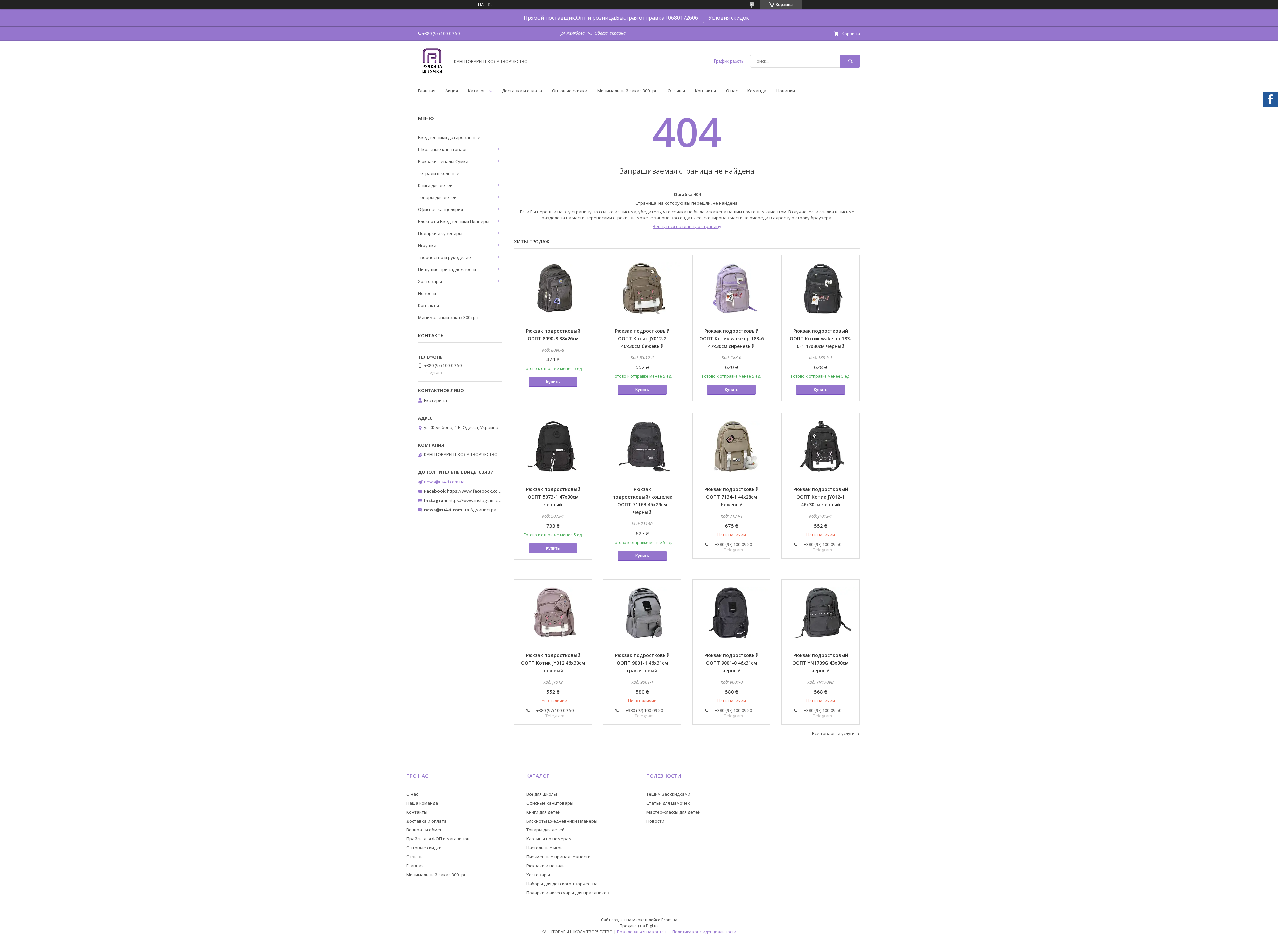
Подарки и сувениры (440, 233)
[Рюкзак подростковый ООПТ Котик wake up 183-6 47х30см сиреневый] (731, 288)
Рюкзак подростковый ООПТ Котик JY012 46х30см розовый (553, 663)
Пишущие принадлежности (447, 269)
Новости (427, 293)
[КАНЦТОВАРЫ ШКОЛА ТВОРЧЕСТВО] (432, 73)
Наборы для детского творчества (562, 884)
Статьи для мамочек (668, 803)
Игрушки (427, 245)
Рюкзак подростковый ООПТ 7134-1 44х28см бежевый (731, 497)
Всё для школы (541, 794)
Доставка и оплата (522, 91)
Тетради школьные (438, 173)
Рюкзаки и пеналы (546, 866)
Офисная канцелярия (440, 209)
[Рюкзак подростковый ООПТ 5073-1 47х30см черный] (553, 446)
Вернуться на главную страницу (687, 226)
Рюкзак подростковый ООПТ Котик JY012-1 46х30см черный (820, 497)
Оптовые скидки (569, 91)
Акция (451, 91)
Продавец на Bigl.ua (639, 926)
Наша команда (422, 803)
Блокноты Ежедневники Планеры (453, 221)
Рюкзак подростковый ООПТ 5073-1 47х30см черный (553, 497)
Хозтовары (430, 281)
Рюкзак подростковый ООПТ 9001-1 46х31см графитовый (642, 663)
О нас (732, 91)
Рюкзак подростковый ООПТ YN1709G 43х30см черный (820, 663)
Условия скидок (728, 17)
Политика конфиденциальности (704, 932)
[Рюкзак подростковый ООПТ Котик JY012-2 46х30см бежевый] (642, 288)
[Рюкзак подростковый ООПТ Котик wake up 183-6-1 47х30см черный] (820, 288)
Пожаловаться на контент (642, 932)
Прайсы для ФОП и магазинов (438, 839)
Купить (553, 382)
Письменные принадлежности (558, 857)
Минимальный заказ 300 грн (627, 91)
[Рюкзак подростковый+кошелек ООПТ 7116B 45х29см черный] (642, 446)
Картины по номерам (549, 839)
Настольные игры (545, 848)
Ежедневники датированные (449, 137)
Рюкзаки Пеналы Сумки (443, 161)
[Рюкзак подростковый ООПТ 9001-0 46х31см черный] (731, 613)
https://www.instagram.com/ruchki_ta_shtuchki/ (496, 500)
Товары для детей (437, 197)
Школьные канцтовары (443, 149)
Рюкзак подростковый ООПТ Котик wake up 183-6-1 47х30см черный (821, 338)
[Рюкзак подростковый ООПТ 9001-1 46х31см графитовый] (642, 613)
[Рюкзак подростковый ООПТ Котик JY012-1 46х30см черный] (820, 446)
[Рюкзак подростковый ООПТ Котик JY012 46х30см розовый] (553, 613)
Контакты (705, 91)
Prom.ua (669, 920)
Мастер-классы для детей (673, 812)
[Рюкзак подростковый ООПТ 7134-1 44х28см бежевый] (731, 446)
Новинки (785, 91)
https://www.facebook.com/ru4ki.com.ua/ (488, 491)
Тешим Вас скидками (668, 794)
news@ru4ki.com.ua (444, 481)
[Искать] (850, 61)
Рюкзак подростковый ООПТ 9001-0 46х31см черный (731, 663)
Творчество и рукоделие (444, 257)
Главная (426, 91)
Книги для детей (435, 185)
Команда (756, 91)
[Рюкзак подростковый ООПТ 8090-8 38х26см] (553, 288)
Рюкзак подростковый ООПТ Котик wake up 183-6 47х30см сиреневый (731, 338)
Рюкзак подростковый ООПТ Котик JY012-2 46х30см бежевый (642, 338)
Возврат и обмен (424, 830)
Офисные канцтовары (549, 803)
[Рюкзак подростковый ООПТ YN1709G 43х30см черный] (820, 613)
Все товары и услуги (833, 733)
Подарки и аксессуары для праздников (567, 893)
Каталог (476, 91)
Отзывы (676, 91)
